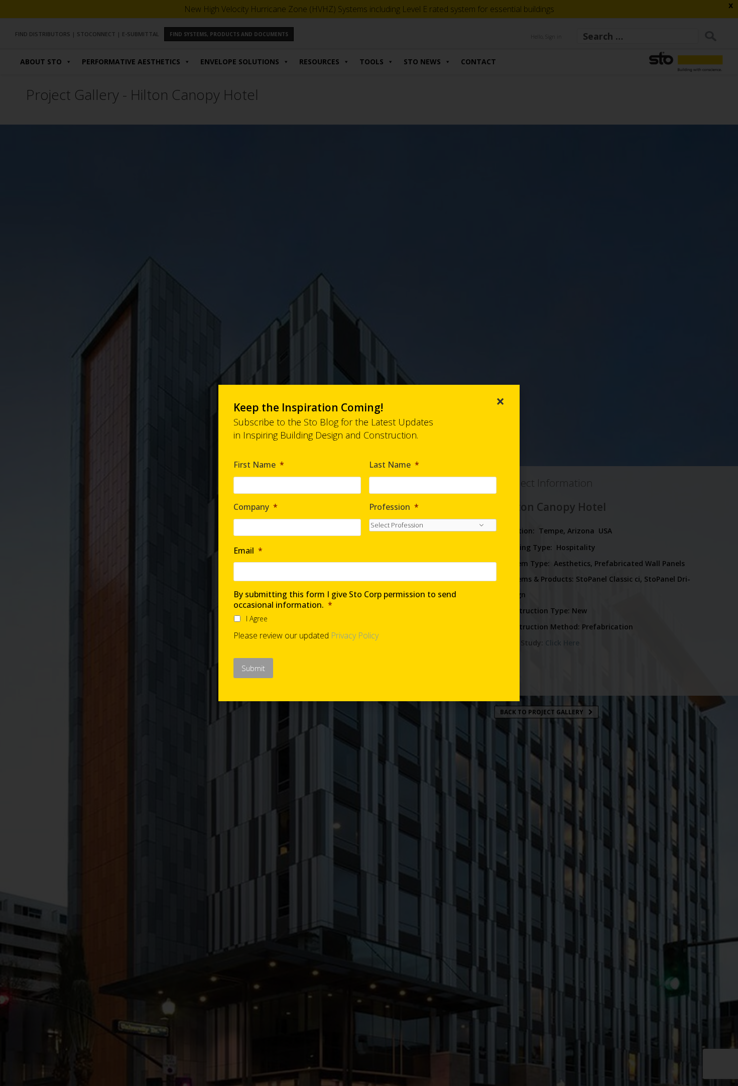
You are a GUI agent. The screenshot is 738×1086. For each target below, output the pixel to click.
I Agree (257, 618)
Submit (253, 668)
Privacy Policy (355, 635)
